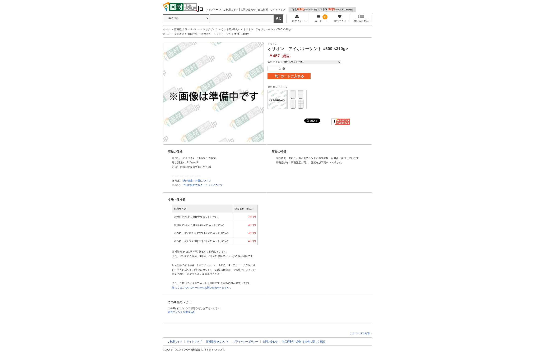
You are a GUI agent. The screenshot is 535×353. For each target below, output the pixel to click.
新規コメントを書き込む (181, 312)
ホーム (167, 29)
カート (318, 21)
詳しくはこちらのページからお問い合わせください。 (202, 287)
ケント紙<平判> (230, 29)
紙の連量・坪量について (196, 180)
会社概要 (263, 9)
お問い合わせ (248, 9)
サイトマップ (277, 9)
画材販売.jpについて (217, 341)
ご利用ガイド (230, 9)
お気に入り (340, 21)
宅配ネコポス (322, 9)
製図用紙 (193, 34)
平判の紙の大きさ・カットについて (203, 185)
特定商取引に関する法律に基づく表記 (303, 341)
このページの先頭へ (360, 333)
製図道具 (179, 34)
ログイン (297, 21)
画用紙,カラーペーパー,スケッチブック (196, 29)
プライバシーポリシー (245, 341)
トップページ (213, 9)
